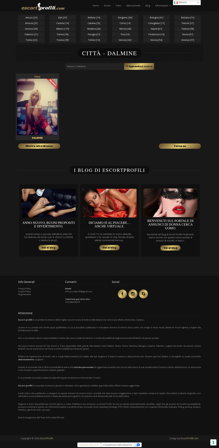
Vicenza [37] (187, 39)
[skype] (143, 293)
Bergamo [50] (125, 17)
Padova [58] (187, 28)
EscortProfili (46, 438)
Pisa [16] (125, 34)
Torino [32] (31, 39)
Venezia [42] (125, 39)
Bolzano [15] (187, 17)
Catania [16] (94, 23)
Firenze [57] (188, 23)
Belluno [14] (94, 17)
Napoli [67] (156, 28)
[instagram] (132, 293)
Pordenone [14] (156, 34)
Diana (37, 76)
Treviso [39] (62, 39)
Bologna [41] (156, 17)
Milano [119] (62, 28)
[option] (48, 220)
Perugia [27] (94, 34)
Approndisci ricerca (140, 66)
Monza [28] (125, 28)
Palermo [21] (31, 34)
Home (96, 5)
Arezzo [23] (31, 17)
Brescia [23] (31, 23)
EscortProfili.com (189, 438)
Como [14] (125, 23)
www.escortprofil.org (53, 377)
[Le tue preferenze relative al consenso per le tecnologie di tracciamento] (213, 442)
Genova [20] (31, 28)
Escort (107, 5)
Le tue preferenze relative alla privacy (117, 445)
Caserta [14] (62, 23)
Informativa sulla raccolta (89, 445)
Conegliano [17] (156, 23)
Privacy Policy (24, 288)
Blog (147, 5)
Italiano (182, 2)
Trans (118, 5)
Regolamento (24, 294)
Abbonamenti (133, 5)
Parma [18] (62, 34)
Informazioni (162, 5)
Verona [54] (156, 39)
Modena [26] (94, 28)
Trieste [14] (94, 39)
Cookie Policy (24, 291)
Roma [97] (187, 34)
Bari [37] (62, 17)
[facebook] (122, 293)
